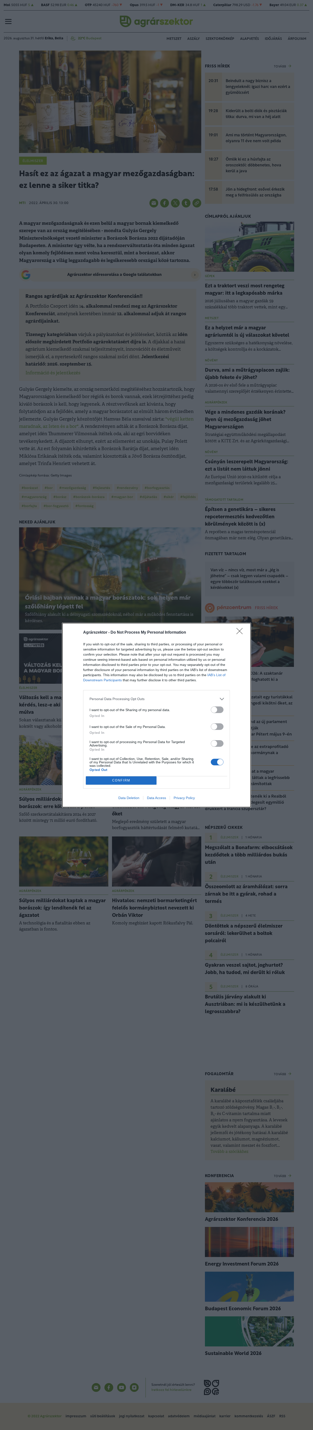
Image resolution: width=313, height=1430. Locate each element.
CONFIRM (121, 780)
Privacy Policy (184, 798)
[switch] (217, 709)
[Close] (241, 632)
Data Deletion (128, 798)
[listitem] (156, 699)
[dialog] (156, 715)
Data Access (156, 798)
